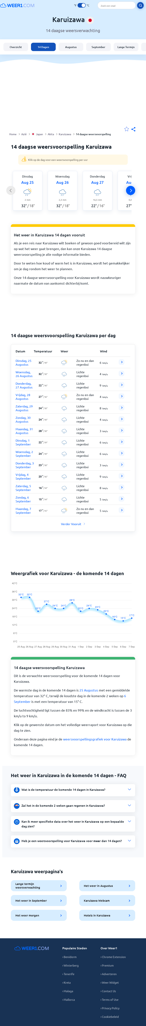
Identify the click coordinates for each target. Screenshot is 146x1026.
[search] (140, 5)
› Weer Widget (110, 982)
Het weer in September (31, 900)
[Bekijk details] (121, 362)
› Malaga (67, 991)
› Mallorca (68, 999)
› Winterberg (70, 965)
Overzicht (16, 47)
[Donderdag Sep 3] (121, 466)
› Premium (107, 965)
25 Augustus (88, 690)
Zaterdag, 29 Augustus (24, 408)
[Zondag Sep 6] (121, 500)
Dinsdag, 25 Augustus (23, 362)
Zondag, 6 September (23, 499)
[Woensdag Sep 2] (121, 455)
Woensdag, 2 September (24, 453)
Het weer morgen (27, 915)
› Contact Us (108, 991)
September (98, 47)
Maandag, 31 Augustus (24, 431)
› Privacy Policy (110, 1008)
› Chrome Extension (113, 957)
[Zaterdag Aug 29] (121, 409)
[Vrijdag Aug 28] (121, 398)
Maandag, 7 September (23, 510)
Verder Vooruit (71, 524)
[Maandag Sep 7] (121, 512)
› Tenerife (68, 974)
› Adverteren (109, 974)
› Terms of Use (109, 999)
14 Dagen (43, 47)
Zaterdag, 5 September (23, 488)
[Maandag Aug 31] (121, 432)
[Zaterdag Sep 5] (121, 489)
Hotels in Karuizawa (97, 915)
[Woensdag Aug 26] (121, 375)
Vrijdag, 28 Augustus (23, 396)
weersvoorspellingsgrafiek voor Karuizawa (95, 739)
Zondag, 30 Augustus (23, 419)
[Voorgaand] (10, 190)
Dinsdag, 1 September (23, 442)
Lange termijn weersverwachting (27, 885)
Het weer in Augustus (98, 886)
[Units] (82, 5)
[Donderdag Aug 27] (121, 386)
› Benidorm (69, 957)
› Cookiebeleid (110, 1016)
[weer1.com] (17, 5)
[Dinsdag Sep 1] (121, 443)
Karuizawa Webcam (97, 900)
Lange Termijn (126, 47)
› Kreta (66, 982)
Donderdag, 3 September (25, 465)
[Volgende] (130, 190)
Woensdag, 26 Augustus (24, 374)
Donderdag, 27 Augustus (24, 385)
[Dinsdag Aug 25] (121, 363)
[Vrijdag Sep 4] (121, 477)
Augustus (71, 47)
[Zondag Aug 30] (121, 420)
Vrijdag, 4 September (23, 476)
